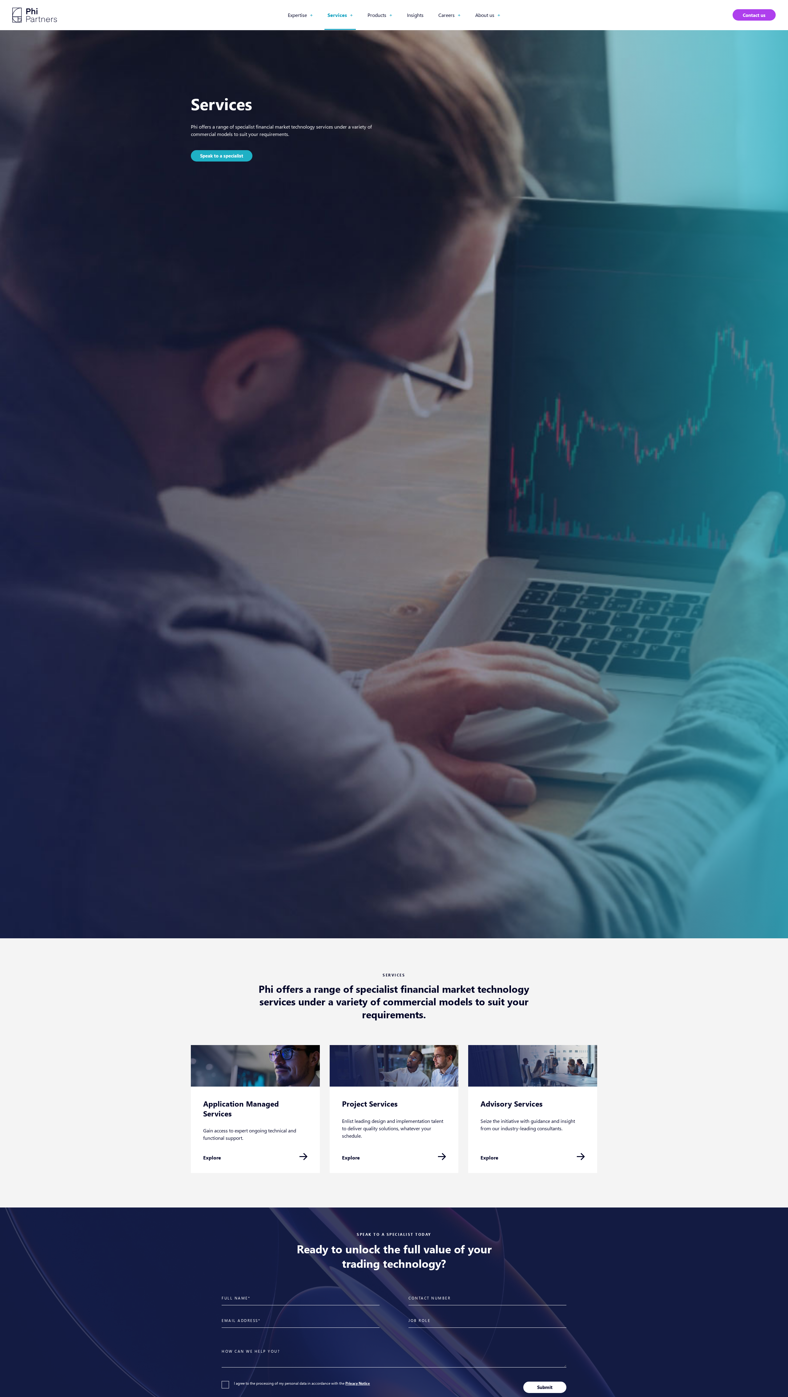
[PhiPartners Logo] (34, 15)
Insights (415, 15)
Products (380, 15)
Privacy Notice (357, 1383)
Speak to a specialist (221, 156)
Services (340, 15)
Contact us (754, 15)
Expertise (300, 15)
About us (487, 15)
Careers (449, 15)
